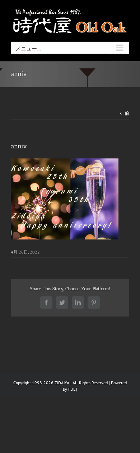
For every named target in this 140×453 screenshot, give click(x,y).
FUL (71, 389)
